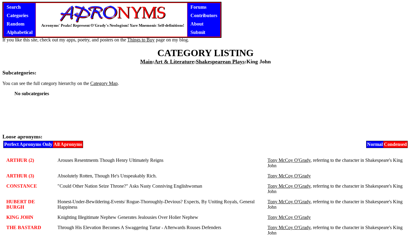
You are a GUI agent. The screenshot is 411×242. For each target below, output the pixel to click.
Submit (197, 32)
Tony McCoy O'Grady (289, 160)
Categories (17, 15)
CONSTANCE (21, 186)
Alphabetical (19, 32)
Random (15, 23)
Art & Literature (174, 62)
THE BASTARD (23, 227)
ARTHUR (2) (20, 160)
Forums (198, 7)
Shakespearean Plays (220, 62)
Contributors (203, 15)
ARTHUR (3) (20, 175)
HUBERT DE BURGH (20, 204)
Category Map (104, 83)
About (196, 23)
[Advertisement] (205, 114)
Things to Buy (141, 39)
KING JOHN (19, 217)
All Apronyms (68, 144)
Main (146, 62)
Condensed (395, 144)
